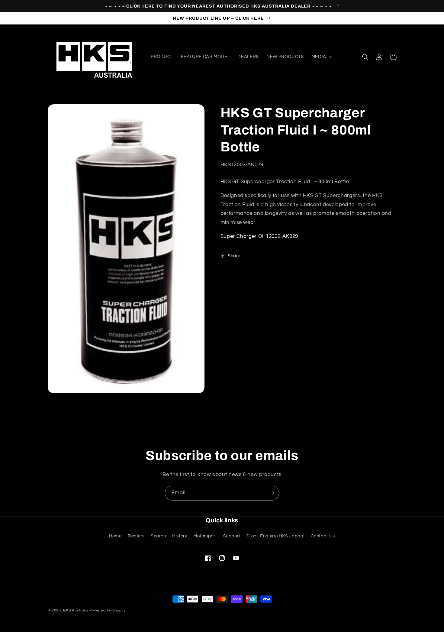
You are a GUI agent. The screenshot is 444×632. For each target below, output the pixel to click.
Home (115, 536)
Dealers (136, 536)
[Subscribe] (272, 493)
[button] (321, 56)
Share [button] (234, 256)
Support (231, 536)
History (179, 536)
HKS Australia (75, 610)
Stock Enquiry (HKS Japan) (275, 536)
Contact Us (323, 536)
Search (158, 536)
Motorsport (205, 536)
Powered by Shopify (107, 610)
